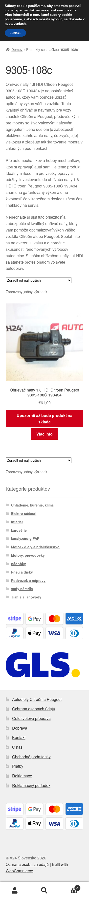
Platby (17, 766)
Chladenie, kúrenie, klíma (32, 505)
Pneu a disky (22, 572)
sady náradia (22, 588)
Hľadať (44, 890)
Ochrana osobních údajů (33, 709)
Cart (68, 886)
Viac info (44, 434)
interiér (17, 521)
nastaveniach (15, 24)
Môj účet (15, 890)
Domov (16, 49)
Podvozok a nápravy (28, 580)
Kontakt (18, 737)
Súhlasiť (15, 33)
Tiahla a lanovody (26, 597)
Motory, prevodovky (28, 555)
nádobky (18, 563)
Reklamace (22, 776)
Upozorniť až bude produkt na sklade (44, 419)
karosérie (19, 530)
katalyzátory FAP (25, 538)
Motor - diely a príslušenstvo (35, 546)
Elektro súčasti (23, 513)
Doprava (19, 728)
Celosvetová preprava (31, 718)
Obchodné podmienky (31, 757)
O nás (17, 747)
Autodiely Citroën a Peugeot (37, 699)
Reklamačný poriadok (31, 785)
